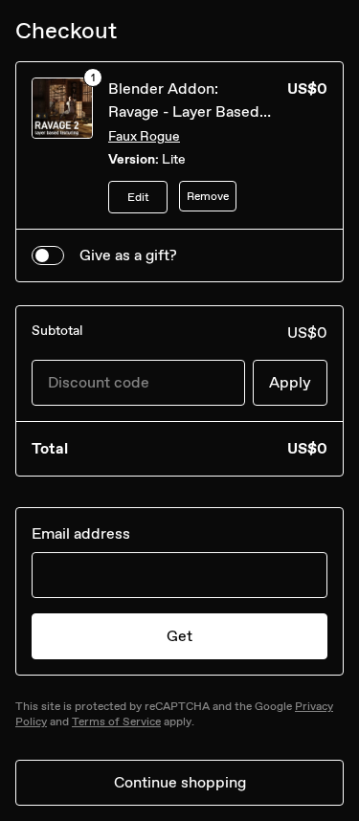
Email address (81, 533)
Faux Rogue (144, 136)
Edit (138, 197)
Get (179, 636)
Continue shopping (180, 782)
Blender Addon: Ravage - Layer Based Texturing (183, 111)
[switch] (48, 255)
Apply (290, 382)
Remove (208, 196)
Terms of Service (116, 721)
